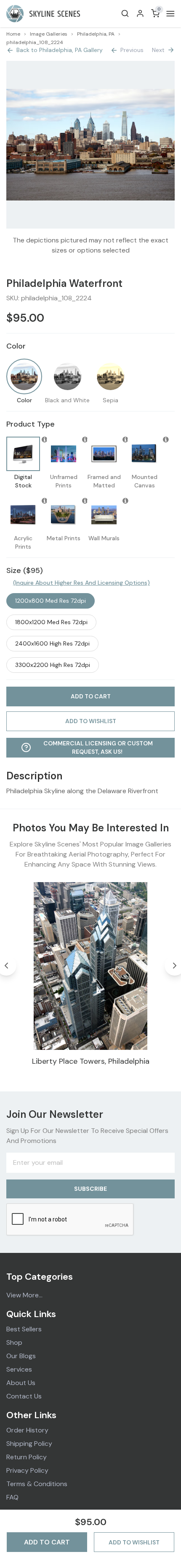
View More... (24, 1295)
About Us (20, 1382)
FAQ (12, 1497)
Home (13, 34)
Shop (14, 1342)
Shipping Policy (29, 1443)
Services (19, 1369)
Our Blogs (21, 1355)
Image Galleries (48, 34)
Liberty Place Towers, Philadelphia (90, 1061)
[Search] (125, 13)
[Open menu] (169, 14)
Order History (27, 1430)
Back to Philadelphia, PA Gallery (59, 50)
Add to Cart (47, 1542)
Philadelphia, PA (95, 34)
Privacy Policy (27, 1470)
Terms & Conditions (36, 1483)
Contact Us (24, 1396)
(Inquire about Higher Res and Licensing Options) (81, 582)
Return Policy (26, 1457)
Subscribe (90, 1188)
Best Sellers (24, 1329)
